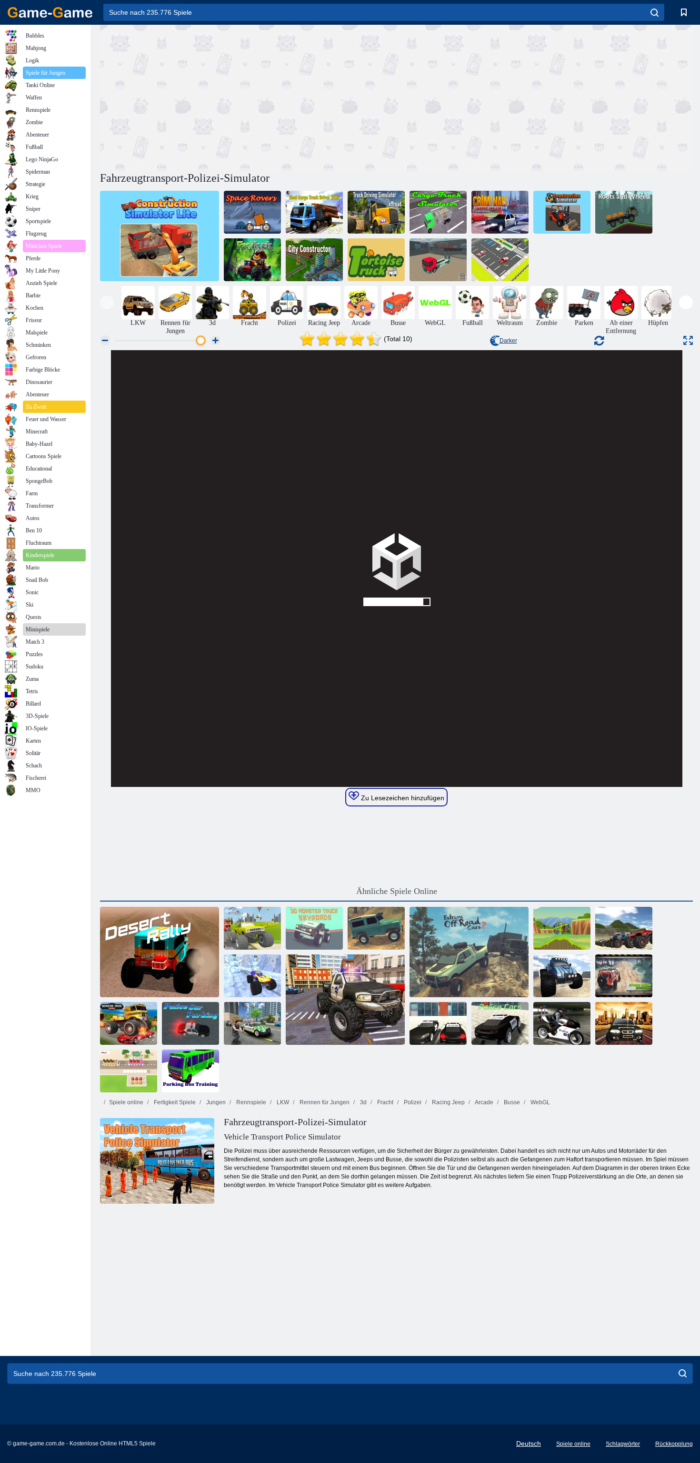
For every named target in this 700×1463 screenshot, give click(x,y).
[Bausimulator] (561, 212)
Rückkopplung (674, 1444)
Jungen (215, 1102)
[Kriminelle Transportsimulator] (500, 212)
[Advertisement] (248, 96)
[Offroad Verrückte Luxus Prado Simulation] (623, 975)
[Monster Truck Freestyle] (561, 975)
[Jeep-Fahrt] (561, 928)
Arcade (483, 1102)
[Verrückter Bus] (128, 1071)
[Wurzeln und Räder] (623, 212)
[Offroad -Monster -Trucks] (623, 928)
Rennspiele (250, 1102)
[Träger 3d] (438, 259)
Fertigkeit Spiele (174, 1102)
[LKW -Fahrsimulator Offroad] (376, 212)
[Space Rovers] (252, 212)
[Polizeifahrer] (438, 1023)
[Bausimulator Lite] (159, 236)
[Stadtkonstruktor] (314, 259)
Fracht (384, 1102)
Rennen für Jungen (324, 1102)
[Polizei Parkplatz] (190, 1023)
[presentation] (107, 302)
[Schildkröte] (376, 259)
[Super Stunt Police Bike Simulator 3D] (561, 1023)
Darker (508, 340)
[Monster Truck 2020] (128, 1023)
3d (363, 1102)
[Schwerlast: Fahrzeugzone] (500, 259)
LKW (282, 1102)
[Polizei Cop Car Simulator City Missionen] (252, 1023)
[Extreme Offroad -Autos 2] (469, 952)
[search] (654, 12)
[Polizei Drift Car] (623, 1023)
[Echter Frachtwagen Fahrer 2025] (314, 212)
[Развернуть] (688, 340)
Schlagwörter (623, 1444)
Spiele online (126, 1102)
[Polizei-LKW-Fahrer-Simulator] (345, 999)
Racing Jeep (447, 1102)
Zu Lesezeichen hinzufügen (401, 798)
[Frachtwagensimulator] (438, 212)
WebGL (539, 1102)
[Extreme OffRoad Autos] (376, 928)
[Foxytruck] (252, 259)
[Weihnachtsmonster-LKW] (252, 975)
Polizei (411, 1102)
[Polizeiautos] (500, 1023)
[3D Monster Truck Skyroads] (314, 928)
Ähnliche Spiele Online (396, 891)
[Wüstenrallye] (159, 952)
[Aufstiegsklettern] (252, 928)
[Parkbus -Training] (190, 1071)
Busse (511, 1102)
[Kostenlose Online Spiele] (50, 12)
